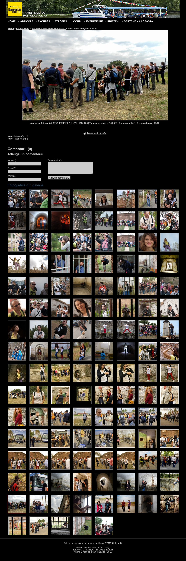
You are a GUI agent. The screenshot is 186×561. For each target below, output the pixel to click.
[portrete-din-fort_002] (169, 360)
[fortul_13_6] (126, 294)
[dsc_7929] (169, 207)
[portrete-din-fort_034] (169, 447)
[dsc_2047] (147, 294)
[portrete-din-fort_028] (38, 447)
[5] (60, 490)
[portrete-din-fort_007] (104, 381)
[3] (17, 490)
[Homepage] (15, 9)
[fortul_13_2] (38, 294)
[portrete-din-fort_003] (17, 381)
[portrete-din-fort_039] (104, 469)
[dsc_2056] (38, 316)
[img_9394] (126, 251)
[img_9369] (17, 251)
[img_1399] (147, 512)
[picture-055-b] (17, 360)
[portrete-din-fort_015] (104, 403)
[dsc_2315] (60, 338)
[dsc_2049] (169, 294)
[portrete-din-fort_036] (38, 469)
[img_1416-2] (169, 512)
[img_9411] (104, 251)
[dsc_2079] (82, 316)
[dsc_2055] (17, 316)
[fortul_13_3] (60, 294)
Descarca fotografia (96, 133)
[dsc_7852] (60, 207)
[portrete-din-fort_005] (60, 381)
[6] (82, 490)
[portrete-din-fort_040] (126, 469)
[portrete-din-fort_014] (82, 403)
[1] (147, 469)
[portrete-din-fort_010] (169, 381)
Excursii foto (22, 28)
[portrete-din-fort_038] (82, 469)
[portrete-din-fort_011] (17, 403)
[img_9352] (147, 229)
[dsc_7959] (17, 229)
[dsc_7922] (147, 207)
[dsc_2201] (169, 316)
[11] (17, 512)
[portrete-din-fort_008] (126, 381)
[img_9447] (169, 229)
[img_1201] (104, 512)
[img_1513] (17, 534)
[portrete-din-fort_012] (38, 403)
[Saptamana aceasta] (138, 21)
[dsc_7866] (104, 207)
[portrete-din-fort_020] (38, 425)
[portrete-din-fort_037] (60, 469)
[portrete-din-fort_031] (104, 447)
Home (11, 28)
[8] (126, 490)
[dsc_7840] (17, 207)
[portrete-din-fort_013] (60, 403)
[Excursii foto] (44, 21)
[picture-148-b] (60, 360)
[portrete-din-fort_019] (17, 425)
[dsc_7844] (38, 207)
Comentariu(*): (55, 160)
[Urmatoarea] (131, 75)
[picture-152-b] (82, 360)
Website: (12, 176)
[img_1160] (147, 272)
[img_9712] (169, 272)
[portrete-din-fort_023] (104, 425)
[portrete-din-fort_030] (82, 447)
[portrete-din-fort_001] (147, 360)
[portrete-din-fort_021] (60, 425)
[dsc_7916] (126, 207)
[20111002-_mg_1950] (126, 338)
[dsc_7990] (60, 229)
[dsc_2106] (104, 316)
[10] (169, 490)
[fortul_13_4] (82, 294)
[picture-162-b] (104, 360)
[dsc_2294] (38, 338)
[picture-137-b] (38, 360)
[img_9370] (60, 251)
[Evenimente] (94, 21)
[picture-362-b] (147, 338)
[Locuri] (77, 21)
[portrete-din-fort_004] (38, 381)
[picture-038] (169, 338)
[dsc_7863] (82, 207)
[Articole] (26, 21)
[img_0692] (104, 272)
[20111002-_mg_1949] (104, 338)
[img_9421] (82, 251)
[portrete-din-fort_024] (126, 425)
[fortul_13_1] (17, 294)
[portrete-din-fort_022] (82, 425)
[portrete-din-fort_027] (17, 447)
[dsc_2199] (147, 316)
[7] (104, 490)
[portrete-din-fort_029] (60, 447)
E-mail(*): (12, 168)
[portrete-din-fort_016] (126, 403)
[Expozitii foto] (60, 21)
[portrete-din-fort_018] (169, 403)
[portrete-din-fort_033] (147, 447)
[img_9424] (38, 251)
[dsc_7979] (38, 229)
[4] (38, 490)
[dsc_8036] (82, 229)
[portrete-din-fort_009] (147, 381)
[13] (60, 512)
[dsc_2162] (126, 316)
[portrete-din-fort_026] (169, 425)
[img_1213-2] (126, 512)
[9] (147, 490)
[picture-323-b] (126, 360)
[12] (38, 512)
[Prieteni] (113, 21)
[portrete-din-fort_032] (126, 447)
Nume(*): (12, 160)
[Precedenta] (58, 75)
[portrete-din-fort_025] (147, 425)
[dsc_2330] (82, 338)
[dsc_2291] (17, 338)
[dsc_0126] (82, 512)
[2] (169, 469)
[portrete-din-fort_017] (147, 403)
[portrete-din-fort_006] (82, 381)
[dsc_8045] (104, 229)
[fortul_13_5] (104, 294)
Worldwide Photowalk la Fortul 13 (49, 28)
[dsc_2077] (60, 316)
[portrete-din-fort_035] (17, 469)
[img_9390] (126, 229)
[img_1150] (126, 272)
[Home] (12, 21)
